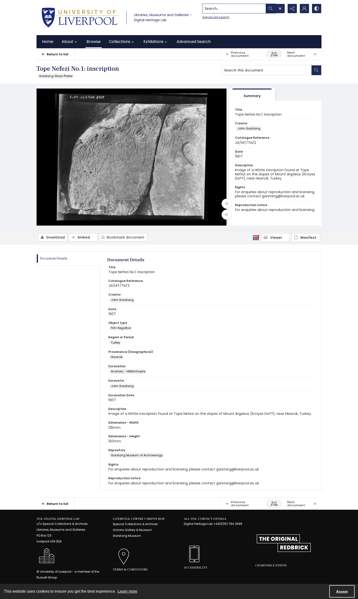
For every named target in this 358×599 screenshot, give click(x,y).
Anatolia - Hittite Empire (128, 371)
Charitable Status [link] (271, 565)
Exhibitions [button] (153, 41)
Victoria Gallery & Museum (132, 530)
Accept (342, 591)
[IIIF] (256, 237)
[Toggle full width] (226, 204)
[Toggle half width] (226, 215)
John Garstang (248, 128)
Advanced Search (194, 41)
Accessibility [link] (195, 567)
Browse (93, 41)
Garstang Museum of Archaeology (137, 455)
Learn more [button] (127, 591)
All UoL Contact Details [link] (205, 519)
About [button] (67, 41)
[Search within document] (316, 70)
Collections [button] (119, 41)
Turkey (115, 342)
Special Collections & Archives (135, 524)
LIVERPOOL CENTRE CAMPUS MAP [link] (139, 519)
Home (47, 41)
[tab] (252, 95)
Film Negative (121, 328)
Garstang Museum (127, 536)
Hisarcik (116, 357)
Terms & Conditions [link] (130, 569)
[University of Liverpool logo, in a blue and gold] (80, 17)
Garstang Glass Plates (56, 76)
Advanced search (215, 17)
